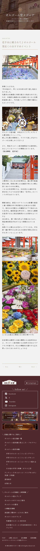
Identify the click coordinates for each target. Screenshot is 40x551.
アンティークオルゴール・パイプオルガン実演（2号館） (21, 473)
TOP (3, 538)
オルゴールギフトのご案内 (15, 500)
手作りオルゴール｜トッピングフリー (20, 453)
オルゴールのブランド (13, 516)
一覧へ (20, 367)
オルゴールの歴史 (11, 504)
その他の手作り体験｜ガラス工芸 (18, 468)
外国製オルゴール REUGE (16, 521)
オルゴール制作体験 (12, 449)
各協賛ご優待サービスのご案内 (16, 512)
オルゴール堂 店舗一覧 (13, 438)
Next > (34, 367)
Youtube (12, 402)
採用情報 (33, 538)
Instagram (12, 406)
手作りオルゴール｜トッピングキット (20, 458)
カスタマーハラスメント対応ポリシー (14, 540)
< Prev (5, 367)
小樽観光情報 (10, 508)
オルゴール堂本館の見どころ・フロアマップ (21, 443)
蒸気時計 (8, 479)
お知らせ (8, 483)
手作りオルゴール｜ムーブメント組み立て (21, 463)
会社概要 (24, 538)
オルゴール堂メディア (13, 496)
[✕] (36, 5)
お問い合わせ (13, 538)
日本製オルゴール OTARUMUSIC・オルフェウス (21, 526)
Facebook (12, 394)
